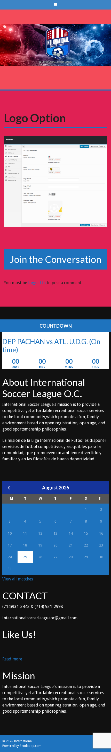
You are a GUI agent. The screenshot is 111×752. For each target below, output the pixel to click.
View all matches (17, 579)
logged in (37, 282)
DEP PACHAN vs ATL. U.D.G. (45, 341)
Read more (12, 659)
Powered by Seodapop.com (22, 746)
